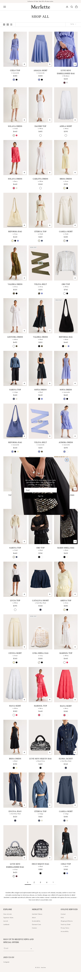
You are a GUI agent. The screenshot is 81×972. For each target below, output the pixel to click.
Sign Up (40, 496)
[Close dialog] (67, 460)
